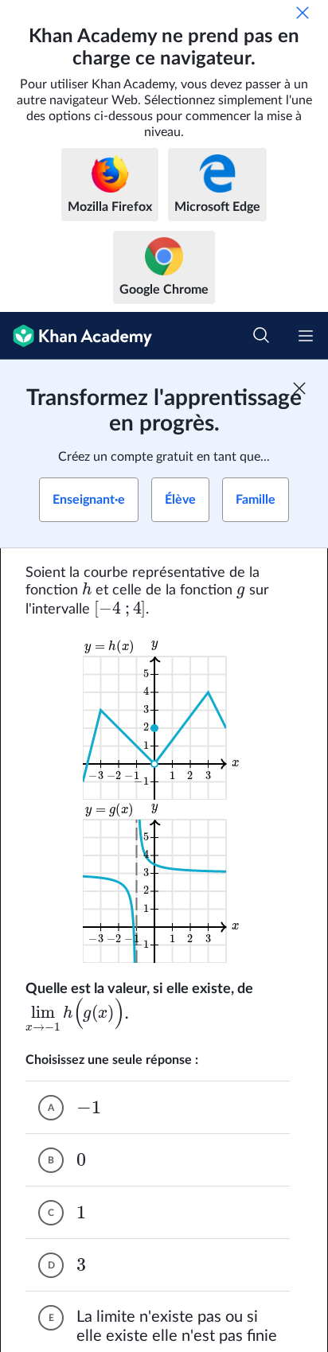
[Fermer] (302, 12)
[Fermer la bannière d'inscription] (299, 388)
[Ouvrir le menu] (305, 335)
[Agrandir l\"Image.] (164, 718)
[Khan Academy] (76, 336)
